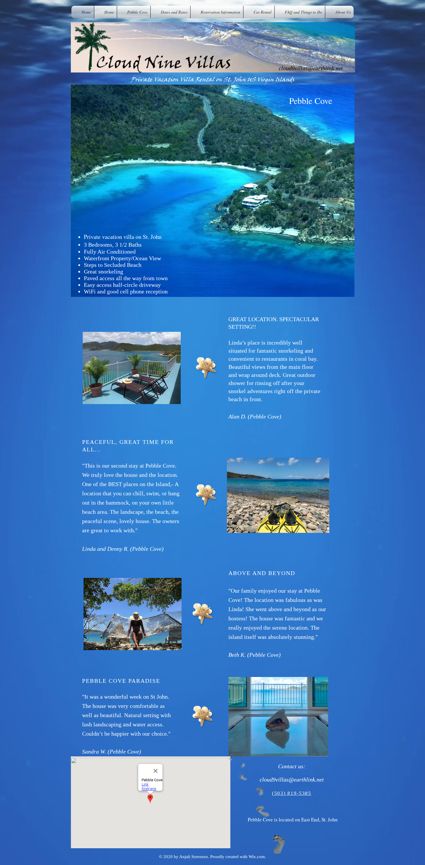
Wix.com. (257, 856)
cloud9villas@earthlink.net (311, 68)
